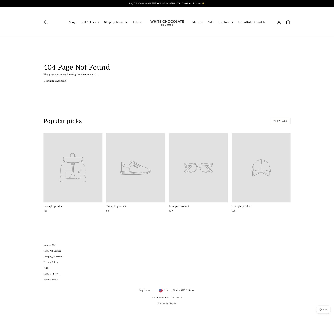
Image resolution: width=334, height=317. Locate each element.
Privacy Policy (50, 262)
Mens (196, 22)
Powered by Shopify (167, 303)
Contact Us (49, 245)
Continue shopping (54, 81)
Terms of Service (52, 274)
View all (280, 121)
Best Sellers (88, 22)
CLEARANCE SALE (251, 22)
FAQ (45, 268)
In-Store (225, 22)
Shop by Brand (114, 22)
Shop (72, 22)
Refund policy (50, 280)
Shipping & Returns (53, 257)
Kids (135, 22)
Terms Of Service (52, 251)
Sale (210, 22)
